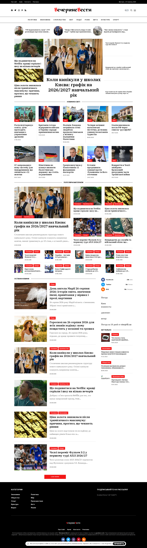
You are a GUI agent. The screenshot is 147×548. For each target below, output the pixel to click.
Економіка (118, 204)
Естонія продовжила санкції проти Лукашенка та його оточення (97, 170)
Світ (17, 120)
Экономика (106, 348)
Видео (13, 508)
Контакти (76, 529)
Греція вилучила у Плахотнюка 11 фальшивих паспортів (72, 168)
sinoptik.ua (126, 324)
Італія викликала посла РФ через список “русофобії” (121, 127)
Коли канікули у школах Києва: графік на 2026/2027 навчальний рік (73, 87)
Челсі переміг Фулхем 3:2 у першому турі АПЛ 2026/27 (117, 43)
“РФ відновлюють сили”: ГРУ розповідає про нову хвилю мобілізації (37, 32)
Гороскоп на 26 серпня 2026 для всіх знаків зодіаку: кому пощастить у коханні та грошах (72, 325)
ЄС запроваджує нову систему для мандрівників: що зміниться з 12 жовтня (23, 170)
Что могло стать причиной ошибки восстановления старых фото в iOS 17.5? (121, 341)
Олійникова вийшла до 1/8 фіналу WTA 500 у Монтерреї (123, 272)
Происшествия (118, 376)
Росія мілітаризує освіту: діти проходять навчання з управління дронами (23, 131)
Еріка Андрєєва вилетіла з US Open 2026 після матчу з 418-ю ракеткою (93, 258)
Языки (33, 508)
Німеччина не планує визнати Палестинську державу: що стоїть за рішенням (48, 170)
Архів (69, 529)
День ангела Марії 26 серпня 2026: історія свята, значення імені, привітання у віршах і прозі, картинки (70, 293)
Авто (33, 504)
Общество (106, 362)
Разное (115, 334)
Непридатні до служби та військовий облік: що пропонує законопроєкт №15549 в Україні (118, 69)
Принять (119, 543)
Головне (18, 217)
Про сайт (61, 529)
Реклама (85, 529)
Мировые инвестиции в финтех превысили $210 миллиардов (115, 353)
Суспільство (28, 217)
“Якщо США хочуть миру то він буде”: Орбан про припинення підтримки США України (77, 32)
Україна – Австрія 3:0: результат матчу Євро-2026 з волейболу (62, 258)
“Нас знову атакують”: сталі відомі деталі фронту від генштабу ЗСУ (116, 32)
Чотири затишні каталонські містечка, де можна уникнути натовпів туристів (97, 130)
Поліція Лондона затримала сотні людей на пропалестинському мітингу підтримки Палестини (73, 132)
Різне (53, 284)
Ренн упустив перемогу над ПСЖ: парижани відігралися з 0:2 (123, 258)
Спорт (85, 235)
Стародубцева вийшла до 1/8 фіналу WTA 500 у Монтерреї (92, 272)
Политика (35, 494)
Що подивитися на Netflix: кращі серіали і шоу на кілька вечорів (27, 63)
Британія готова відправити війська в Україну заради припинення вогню (49, 128)
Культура (14, 504)
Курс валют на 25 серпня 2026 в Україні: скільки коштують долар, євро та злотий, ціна (118, 93)
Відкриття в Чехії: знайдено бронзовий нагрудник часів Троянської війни (121, 170)
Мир (32, 498)
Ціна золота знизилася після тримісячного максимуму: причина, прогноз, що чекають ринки (27, 91)
